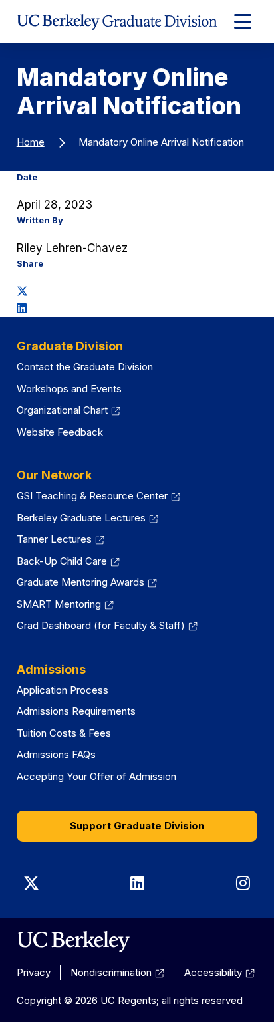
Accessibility (219, 972)
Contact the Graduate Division (85, 366)
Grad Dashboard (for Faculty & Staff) (107, 625)
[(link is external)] (73, 941)
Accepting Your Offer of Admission (96, 776)
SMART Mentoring (65, 604)
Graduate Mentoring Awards (87, 582)
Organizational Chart (68, 410)
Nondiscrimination (117, 972)
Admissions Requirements (76, 711)
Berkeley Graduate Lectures (87, 517)
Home (31, 142)
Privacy (34, 972)
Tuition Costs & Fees (64, 733)
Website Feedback (60, 432)
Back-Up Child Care (68, 561)
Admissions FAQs (56, 754)
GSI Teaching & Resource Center (98, 495)
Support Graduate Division (137, 825)
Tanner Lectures (60, 539)
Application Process (62, 690)
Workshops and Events (69, 388)
